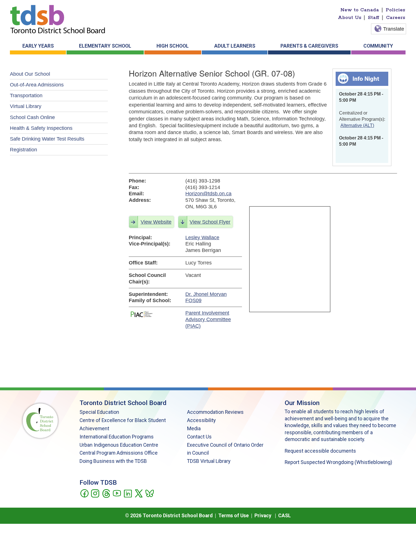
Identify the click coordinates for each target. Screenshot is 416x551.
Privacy (262, 515)
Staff (373, 17)
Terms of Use (233, 515)
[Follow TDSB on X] (138, 493)
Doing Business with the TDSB (113, 461)
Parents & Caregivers (309, 46)
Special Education (99, 412)
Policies (395, 10)
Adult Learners (234, 46)
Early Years (38, 46)
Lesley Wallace (202, 237)
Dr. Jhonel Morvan (206, 294)
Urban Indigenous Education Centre (119, 445)
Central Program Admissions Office (119, 453)
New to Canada (359, 10)
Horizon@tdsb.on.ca (208, 193)
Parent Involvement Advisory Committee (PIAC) (208, 319)
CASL (284, 515)
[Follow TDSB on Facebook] (84, 493)
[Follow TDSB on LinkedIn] (127, 493)
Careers (395, 17)
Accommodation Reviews (215, 412)
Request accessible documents (320, 451)
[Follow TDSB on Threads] (106, 493)
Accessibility (201, 420)
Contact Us (199, 437)
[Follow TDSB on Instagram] (95, 493)
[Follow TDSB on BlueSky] (149, 493)
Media (194, 428)
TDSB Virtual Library (208, 461)
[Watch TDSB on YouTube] (116, 493)
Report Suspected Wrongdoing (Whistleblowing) (338, 462)
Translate (393, 29)
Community (378, 46)
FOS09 (193, 300)
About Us (349, 17)
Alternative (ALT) (357, 125)
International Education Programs (117, 437)
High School (172, 46)
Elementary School (105, 46)
